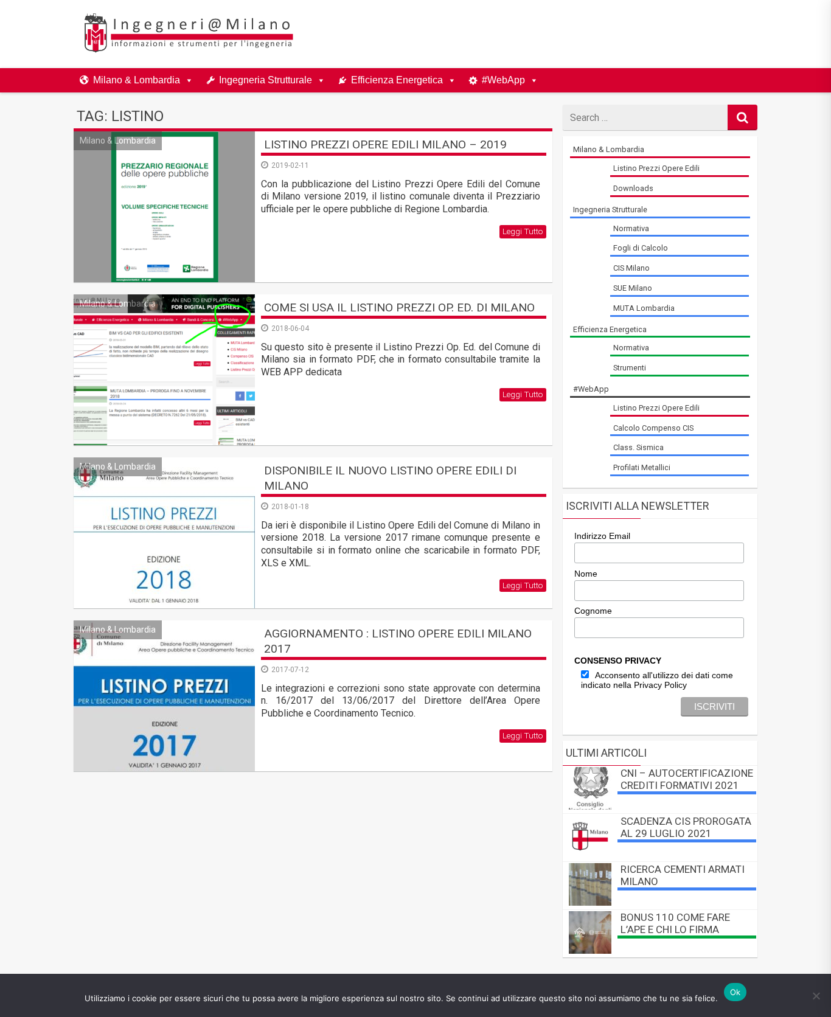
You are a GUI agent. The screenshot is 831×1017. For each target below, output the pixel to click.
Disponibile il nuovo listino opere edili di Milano (390, 478)
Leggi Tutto (522, 231)
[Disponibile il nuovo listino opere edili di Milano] (164, 532)
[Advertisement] (532, 34)
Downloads (633, 188)
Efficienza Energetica (397, 80)
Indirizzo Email (602, 536)
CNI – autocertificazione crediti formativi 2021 (687, 779)
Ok (735, 992)
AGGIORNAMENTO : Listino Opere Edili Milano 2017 (398, 641)
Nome (585, 573)
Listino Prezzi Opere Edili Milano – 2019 (385, 144)
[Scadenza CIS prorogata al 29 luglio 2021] (590, 854)
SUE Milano (632, 288)
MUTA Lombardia (644, 308)
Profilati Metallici (641, 467)
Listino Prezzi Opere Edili (656, 168)
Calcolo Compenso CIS (653, 427)
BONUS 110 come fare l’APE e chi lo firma (675, 923)
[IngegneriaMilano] (188, 51)
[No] (816, 996)
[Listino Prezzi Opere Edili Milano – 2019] (164, 206)
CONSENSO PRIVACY (617, 660)
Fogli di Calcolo (640, 247)
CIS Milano (631, 267)
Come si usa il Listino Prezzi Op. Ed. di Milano (399, 307)
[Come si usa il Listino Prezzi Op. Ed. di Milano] (164, 369)
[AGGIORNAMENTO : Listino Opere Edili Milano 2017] (164, 695)
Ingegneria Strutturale (265, 80)
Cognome (593, 611)
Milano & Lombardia (136, 80)
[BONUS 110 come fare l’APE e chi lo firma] (590, 950)
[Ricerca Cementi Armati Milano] (590, 902)
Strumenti (629, 367)
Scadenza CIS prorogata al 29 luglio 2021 (686, 827)
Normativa (631, 228)
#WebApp (503, 80)
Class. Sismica (638, 447)
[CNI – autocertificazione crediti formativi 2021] (590, 806)
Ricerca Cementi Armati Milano (683, 875)
